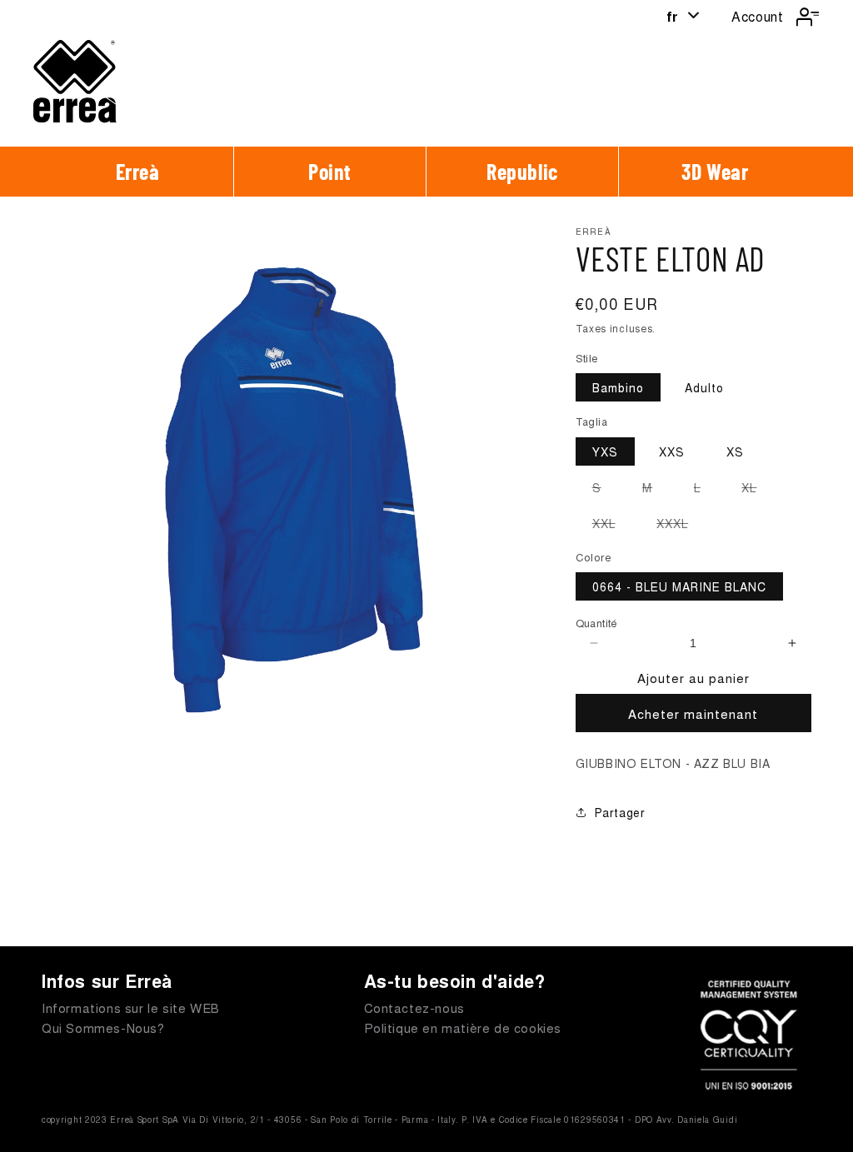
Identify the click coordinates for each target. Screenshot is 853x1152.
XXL (612, 525)
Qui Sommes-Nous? (103, 1027)
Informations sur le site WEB (131, 1007)
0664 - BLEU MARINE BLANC (679, 586)
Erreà (138, 171)
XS (735, 451)
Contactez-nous (414, 1007)
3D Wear (714, 171)
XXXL (680, 525)
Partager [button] (620, 812)
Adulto (704, 387)
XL (757, 489)
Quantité (597, 623)
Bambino (618, 387)
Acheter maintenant (693, 713)
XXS (672, 451)
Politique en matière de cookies (463, 1027)
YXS (605, 451)
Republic (522, 171)
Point (330, 171)
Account (757, 16)
